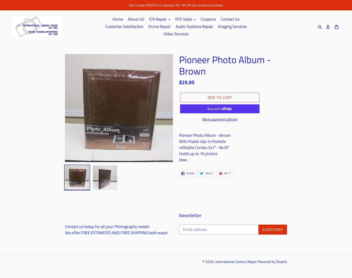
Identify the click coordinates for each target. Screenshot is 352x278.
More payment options (219, 119)
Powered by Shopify (272, 261)
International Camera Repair (236, 261)
